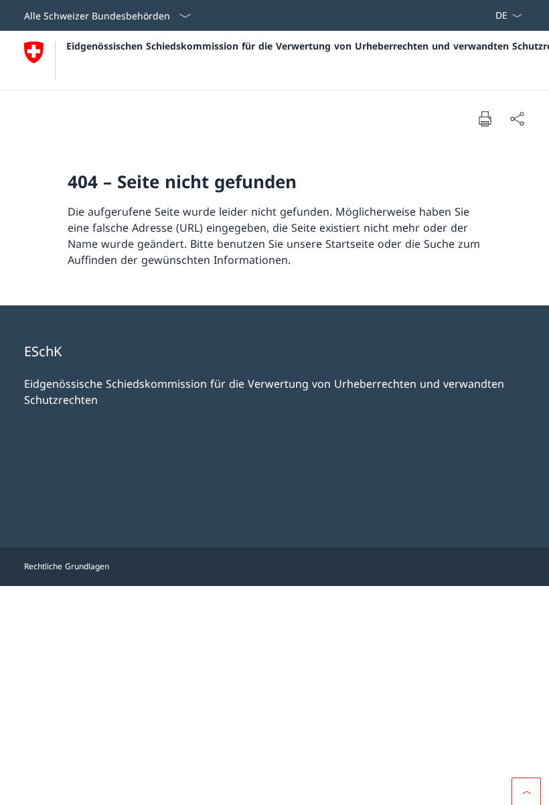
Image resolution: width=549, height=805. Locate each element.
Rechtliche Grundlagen (66, 566)
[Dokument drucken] (485, 118)
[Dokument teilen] (517, 118)
